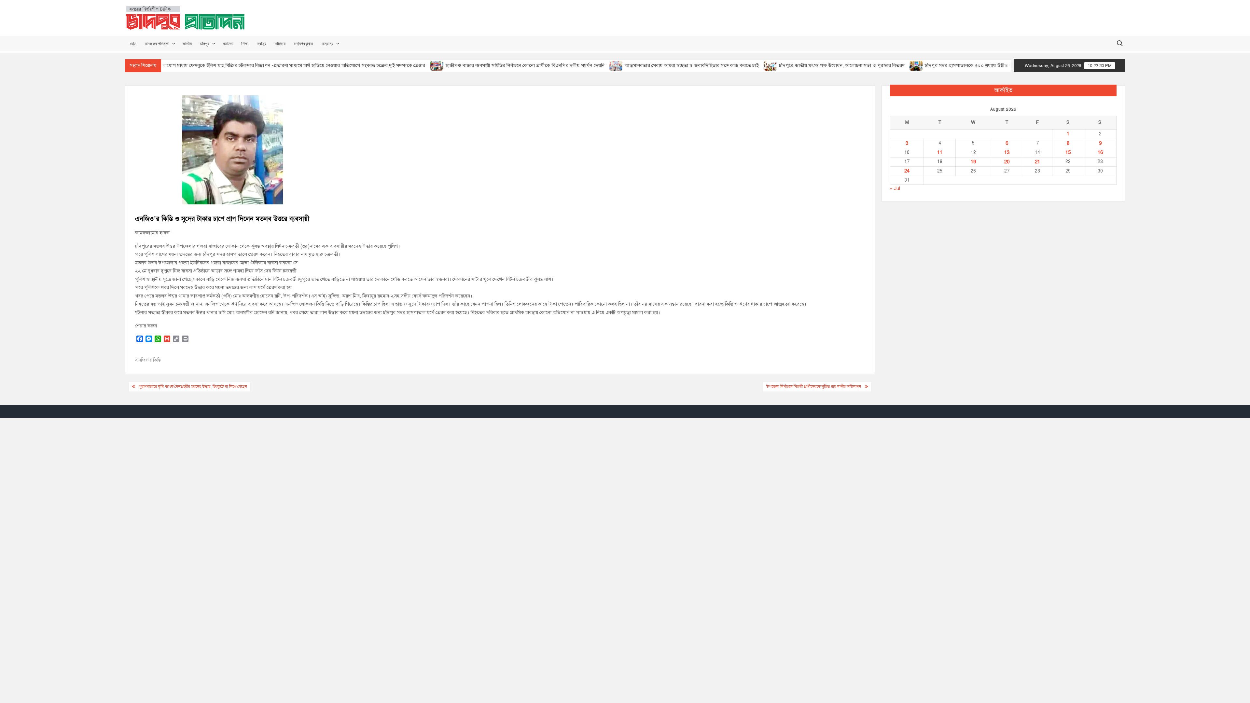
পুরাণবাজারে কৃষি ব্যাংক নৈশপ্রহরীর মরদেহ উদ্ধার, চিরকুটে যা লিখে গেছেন (193, 386)
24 (907, 171)
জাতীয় (187, 43)
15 (1068, 152)
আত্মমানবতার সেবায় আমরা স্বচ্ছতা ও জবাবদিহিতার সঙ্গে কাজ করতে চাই (668, 65)
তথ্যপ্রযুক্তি (303, 43)
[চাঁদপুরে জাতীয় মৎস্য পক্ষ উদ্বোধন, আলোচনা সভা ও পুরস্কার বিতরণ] (747, 65)
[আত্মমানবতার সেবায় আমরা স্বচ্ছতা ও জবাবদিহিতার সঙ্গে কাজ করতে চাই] (593, 65)
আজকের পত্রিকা (157, 43)
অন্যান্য (327, 43)
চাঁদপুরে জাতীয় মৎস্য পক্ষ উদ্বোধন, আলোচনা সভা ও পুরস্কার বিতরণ (818, 65)
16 (1100, 152)
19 (973, 162)
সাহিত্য (280, 43)
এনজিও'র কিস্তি (147, 360)
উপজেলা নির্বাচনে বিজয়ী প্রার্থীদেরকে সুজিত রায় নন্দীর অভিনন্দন (813, 386)
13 (1006, 152)
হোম (133, 43)
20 (1006, 162)
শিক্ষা (244, 43)
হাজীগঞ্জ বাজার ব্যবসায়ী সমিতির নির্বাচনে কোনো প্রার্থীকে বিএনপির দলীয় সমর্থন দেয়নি (501, 65)
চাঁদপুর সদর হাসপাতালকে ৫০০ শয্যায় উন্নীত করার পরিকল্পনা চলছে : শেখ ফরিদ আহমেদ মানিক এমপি (996, 65)
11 (939, 152)
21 (1037, 162)
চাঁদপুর (204, 43)
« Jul (895, 188)
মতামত (228, 43)
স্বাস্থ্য (261, 43)
